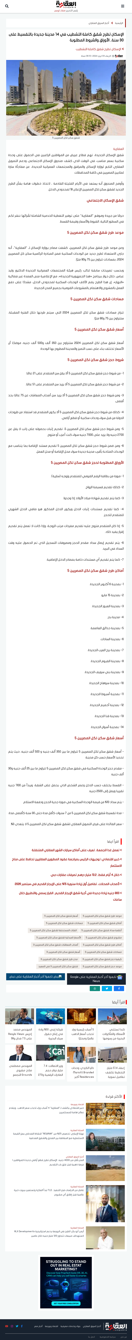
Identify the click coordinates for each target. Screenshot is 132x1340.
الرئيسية (119, 23)
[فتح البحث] (7, 6)
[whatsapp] (95, 988)
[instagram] (12, 1326)
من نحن (123, 1337)
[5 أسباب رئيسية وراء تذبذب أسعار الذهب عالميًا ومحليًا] (81, 1016)
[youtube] (6, 1326)
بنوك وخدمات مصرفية (70, 1326)
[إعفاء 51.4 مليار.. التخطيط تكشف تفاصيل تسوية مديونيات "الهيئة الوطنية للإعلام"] (112, 1054)
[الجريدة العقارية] (116, 1326)
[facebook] (119, 988)
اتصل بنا (91, 1337)
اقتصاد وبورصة (51, 1326)
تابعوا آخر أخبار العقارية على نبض (31, 976)
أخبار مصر (38, 1326)
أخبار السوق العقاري (99, 23)
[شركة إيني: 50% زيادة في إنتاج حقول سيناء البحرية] (50, 1016)
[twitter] (107, 988)
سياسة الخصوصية (108, 1337)
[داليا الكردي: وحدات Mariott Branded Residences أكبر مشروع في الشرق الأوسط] (81, 1054)
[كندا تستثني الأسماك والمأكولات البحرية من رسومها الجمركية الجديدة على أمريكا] (112, 1016)
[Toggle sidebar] (122, 6)
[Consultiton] (66, 1282)
